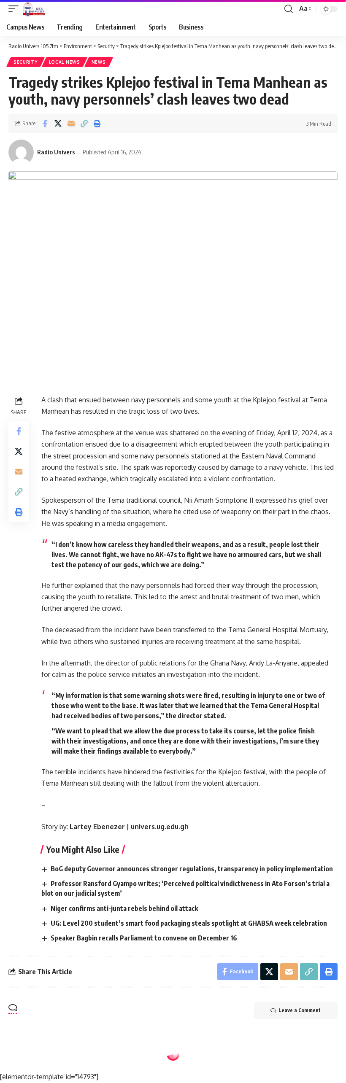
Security (26, 62)
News (99, 62)
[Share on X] (58, 123)
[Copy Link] (84, 123)
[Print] (97, 123)
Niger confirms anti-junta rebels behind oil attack (124, 908)
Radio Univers (56, 152)
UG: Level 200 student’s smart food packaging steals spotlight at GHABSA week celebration (189, 923)
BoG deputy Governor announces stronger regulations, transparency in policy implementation (192, 869)
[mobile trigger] (15, 9)
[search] (288, 9)
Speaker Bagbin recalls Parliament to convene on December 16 (144, 938)
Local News (64, 62)
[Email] (71, 123)
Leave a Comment (299, 1010)
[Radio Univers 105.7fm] (34, 9)
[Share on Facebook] (45, 123)
